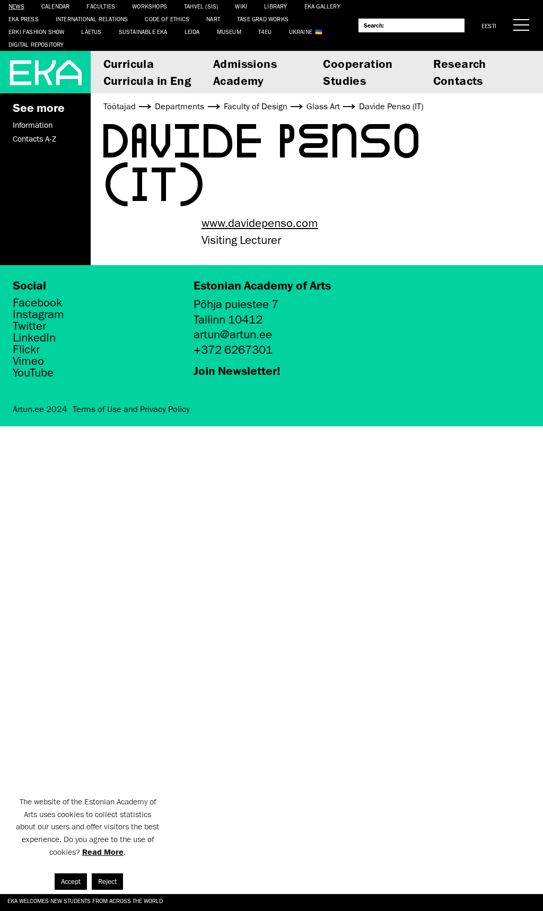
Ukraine (300, 31)
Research (459, 63)
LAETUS (91, 31)
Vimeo (28, 361)
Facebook (37, 303)
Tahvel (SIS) (201, 6)
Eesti (488, 25)
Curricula (128, 63)
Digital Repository (36, 44)
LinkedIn (34, 338)
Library (275, 6)
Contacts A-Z (34, 139)
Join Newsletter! (237, 370)
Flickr (26, 349)
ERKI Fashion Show (36, 31)
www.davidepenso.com (260, 223)
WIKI (241, 6)
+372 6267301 (233, 350)
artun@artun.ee (233, 334)
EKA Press (23, 18)
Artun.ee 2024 (40, 409)
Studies (344, 80)
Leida (192, 31)
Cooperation (357, 63)
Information (32, 125)
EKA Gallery (322, 6)
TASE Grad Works (262, 18)
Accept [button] (71, 881)
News (16, 6)
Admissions (245, 63)
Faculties (100, 6)
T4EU (265, 31)
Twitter (29, 326)
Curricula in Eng (147, 80)
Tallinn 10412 (228, 319)
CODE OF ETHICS (167, 18)
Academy (238, 80)
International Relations (92, 18)
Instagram (38, 314)
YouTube (33, 373)
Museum (229, 31)
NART (213, 18)
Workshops (149, 6)
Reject (107, 881)
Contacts (458, 80)
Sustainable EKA (143, 31)
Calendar (55, 6)
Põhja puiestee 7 (236, 304)
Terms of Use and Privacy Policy (131, 409)
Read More (103, 851)
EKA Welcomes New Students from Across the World (85, 900)
